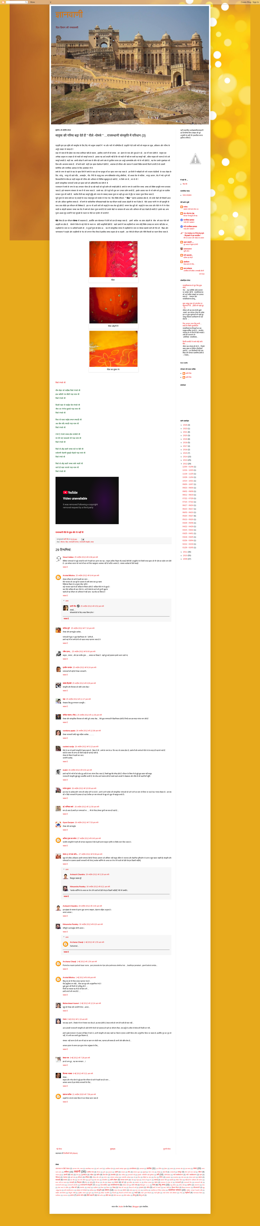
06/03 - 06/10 (188, 512)
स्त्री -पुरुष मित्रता (146, 1193)
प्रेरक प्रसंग (192, 1177)
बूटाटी (90, 1180)
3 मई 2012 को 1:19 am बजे (77, 1019)
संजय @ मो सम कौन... (70, 854)
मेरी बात (98, 1182)
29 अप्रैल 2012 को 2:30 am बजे (90, 906)
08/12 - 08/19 (188, 495)
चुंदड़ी (144, 1172)
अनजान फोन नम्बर (78, 1168)
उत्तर (66, 601)
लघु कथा (161, 1184)
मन (150, 1180)
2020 (185, 435)
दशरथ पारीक (67, 1094)
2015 (185, 453)
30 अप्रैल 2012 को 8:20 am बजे (91, 924)
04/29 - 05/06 (188, 523)
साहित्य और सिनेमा (61, 1193)
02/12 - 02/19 (188, 544)
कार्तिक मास (90, 1172)
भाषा (132, 1180)
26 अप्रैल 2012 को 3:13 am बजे (86, 747)
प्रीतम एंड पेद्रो (188, 257)
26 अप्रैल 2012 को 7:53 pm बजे (86, 822)
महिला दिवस (179, 1180)
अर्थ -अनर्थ (100, 1168)
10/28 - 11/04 (188, 477)
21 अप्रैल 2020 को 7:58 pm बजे (84, 1094)
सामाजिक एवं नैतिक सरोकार (158, 1190)
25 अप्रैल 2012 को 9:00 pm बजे (83, 651)
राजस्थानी (178, 1182)
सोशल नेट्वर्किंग (105, 1193)
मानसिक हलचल (189, 220)
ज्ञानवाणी (69, 14)
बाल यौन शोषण (82, 1180)
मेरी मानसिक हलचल (190, 226)
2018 (185, 443)
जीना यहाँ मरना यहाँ (190, 1172)
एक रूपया (187, 1168)
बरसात (65, 1180)
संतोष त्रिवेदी (67, 683)
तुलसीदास (84, 1175)
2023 (185, 429)
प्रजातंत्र (175, 1177)
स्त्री (136, 1193)
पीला (66, 542)
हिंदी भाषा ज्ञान (117, 1195)
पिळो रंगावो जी (60, 382)
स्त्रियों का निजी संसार (125, 1193)
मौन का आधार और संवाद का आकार (194, 238)
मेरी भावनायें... (188, 255)
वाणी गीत (73, 606)
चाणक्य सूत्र (136, 1172)
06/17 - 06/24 (188, 505)
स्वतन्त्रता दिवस (197, 1193)
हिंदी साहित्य (127, 1195)
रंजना (65, 1019)
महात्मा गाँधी (164, 1180)
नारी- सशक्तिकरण (191, 1175)
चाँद (129, 1172)
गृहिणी (116, 1172)
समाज (107, 1190)
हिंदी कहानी (90, 1195)
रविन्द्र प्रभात (148, 1182)
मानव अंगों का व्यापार (61, 1182)
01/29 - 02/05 (188, 548)
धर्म (158, 1174)
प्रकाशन (168, 1177)
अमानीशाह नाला (89, 1168)
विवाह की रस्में (132, 1187)
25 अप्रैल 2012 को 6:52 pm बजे (92, 606)
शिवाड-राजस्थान (186, 1187)
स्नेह (181, 1193)
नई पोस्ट (59, 1149)
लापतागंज (197, 1185)
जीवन (200, 1172)
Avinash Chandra (77, 874)
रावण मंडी (134, 1185)
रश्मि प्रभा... (67, 651)
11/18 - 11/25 (188, 474)
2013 (185, 460)
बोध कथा (96, 1180)
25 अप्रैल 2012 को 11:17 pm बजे (78, 699)
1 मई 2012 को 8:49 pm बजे (86, 977)
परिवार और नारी (97, 1177)
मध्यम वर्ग (144, 1180)
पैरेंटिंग (161, 1177)
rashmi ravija (68, 747)
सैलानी (96, 1193)
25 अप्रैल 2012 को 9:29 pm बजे (84, 683)
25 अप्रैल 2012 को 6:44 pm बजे (87, 575)
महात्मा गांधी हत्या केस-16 (191, 209)
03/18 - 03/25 (188, 537)
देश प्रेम (105, 1175)
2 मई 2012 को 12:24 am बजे (90, 1003)
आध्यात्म (141, 1168)
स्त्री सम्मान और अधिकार (170, 1193)
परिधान (62, 542)
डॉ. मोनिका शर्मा (68, 807)
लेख (203, 1185)
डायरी (65, 1175)
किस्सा (98, 1172)
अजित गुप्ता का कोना (69, 838)
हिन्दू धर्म (141, 1195)
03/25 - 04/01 (188, 533)
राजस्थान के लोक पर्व (166, 1182)
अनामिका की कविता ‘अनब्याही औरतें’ (194, 271)
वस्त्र (92, 542)
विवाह (114, 1187)
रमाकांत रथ (138, 1182)
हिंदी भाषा (108, 1195)
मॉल (104, 1182)
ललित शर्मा (181, 1185)
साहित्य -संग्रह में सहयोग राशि (194, 1190)
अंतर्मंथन (186, 262)
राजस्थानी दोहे (198, 1182)
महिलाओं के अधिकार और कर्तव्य (193, 1180)
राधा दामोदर (103, 1185)
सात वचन (138, 1190)
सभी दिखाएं (201, 274)
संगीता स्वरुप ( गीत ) (69, 715)
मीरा (86, 1182)
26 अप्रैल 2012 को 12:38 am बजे (88, 731)
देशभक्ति (113, 1175)
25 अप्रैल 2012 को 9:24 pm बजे (84, 667)
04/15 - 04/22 (188, 530)
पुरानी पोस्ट (167, 1149)
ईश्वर (165, 1168)
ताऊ (72, 1175)
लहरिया (189, 1185)
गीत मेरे (185, 184)
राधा (97, 1185)
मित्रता (79, 1182)
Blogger (136, 1207)
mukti (65, 770)
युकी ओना (186, 251)
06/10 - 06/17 (188, 509)
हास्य (72, 1195)
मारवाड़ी (72, 1182)
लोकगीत (82, 1187)
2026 (185, 425)
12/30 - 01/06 (188, 467)
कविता (66, 1172)
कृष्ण (104, 1172)
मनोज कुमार (67, 788)
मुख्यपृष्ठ (112, 1149)
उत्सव (171, 1168)
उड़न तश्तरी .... (189, 242)
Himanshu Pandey (78, 887)
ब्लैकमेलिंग (104, 1180)
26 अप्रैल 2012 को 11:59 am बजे (87, 807)
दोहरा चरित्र (122, 1175)
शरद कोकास (188, 268)
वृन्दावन (141, 1187)
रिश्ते (153, 1185)
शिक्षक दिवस (175, 1187)
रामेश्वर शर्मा (126, 1185)
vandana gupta (69, 731)
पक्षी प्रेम (73, 1177)
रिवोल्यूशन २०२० (144, 1185)
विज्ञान (108, 1187)
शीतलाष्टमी (196, 1187)
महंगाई (156, 1180)
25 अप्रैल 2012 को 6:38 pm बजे (86, 557)
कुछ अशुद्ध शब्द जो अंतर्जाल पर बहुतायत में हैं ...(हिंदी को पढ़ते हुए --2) (193, 305)
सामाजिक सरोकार (174, 1190)
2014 (185, 457)
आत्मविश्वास (132, 1168)
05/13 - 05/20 (188, 519)
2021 (185, 432)
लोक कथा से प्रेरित (63, 1187)
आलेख (149, 1168)
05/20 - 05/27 (188, 516)
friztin (121, 1207)
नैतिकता (58, 1177)
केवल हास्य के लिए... (189, 264)
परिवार (87, 1177)
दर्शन (98, 1175)
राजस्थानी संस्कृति (84, 542)
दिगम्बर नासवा (67, 1073)
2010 (185, 555)
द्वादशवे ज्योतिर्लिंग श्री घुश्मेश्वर (146, 1175)
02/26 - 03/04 (188, 540)
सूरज (90, 1193)
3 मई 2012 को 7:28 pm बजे (80, 1058)
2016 (185, 450)
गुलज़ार (110, 1172)
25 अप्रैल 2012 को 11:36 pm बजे (89, 715)
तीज (77, 1175)
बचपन (200, 1177)
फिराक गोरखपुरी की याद (190, 216)
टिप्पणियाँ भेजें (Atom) (70, 1153)
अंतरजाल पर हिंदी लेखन (63, 1168)
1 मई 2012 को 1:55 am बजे (94, 942)
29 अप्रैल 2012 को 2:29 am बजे (97, 874)
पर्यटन (105, 1177)
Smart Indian (68, 557)
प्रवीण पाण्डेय (67, 667)
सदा (64, 699)
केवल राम (66, 1058)
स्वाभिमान (58, 1195)
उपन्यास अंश (179, 1168)
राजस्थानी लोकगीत (73, 1185)
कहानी (77, 1171)
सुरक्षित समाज (82, 1193)
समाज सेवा (117, 1190)
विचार (102, 1187)
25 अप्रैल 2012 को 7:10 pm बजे (82, 628)
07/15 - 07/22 (188, 502)
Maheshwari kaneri (71, 1003)
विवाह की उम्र (122, 1187)
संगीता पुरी (66, 628)
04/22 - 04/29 (188, 526)
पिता (139, 1177)
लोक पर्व (74, 1187)
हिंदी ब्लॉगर (100, 1195)
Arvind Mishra (69, 575)
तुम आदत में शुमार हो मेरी (191, 244)
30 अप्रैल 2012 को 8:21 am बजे (98, 887)
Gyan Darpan (68, 822)
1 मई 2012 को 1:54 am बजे (87, 962)
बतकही (58, 1180)
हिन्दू (134, 1195)
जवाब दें (65, 567)
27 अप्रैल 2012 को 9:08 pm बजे (90, 854)
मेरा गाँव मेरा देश (189, 213)
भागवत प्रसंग (124, 1180)
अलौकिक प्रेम (109, 1168)
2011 (185, 552)
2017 (185, 446)
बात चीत (72, 1180)
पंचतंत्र (65, 1177)
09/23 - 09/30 (188, 488)
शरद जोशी (166, 1187)
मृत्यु (91, 1182)
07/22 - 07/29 (188, 498)
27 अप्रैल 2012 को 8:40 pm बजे (89, 838)
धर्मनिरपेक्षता (167, 1175)
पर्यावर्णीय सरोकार (126, 1177)
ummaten (188, 249)
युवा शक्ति (129, 1182)
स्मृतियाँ (187, 1193)
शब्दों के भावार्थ (157, 1187)
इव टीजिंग (159, 1168)
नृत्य (201, 1175)
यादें (122, 1182)
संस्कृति (99, 1190)
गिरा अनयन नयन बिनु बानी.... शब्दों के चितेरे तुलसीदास (192, 325)
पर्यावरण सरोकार (114, 1177)
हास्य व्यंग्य (80, 1195)
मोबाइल (109, 1182)
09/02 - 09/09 (188, 491)
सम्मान (124, 1190)
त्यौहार (91, 1175)
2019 (185, 439)
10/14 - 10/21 (188, 481)
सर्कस (131, 1190)
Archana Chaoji (76, 942)
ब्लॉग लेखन (113, 1180)
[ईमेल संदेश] (83, 539)
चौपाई (158, 1172)
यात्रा (116, 1182)
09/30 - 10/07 (188, 484)
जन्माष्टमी (172, 1172)
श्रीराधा (92, 1190)
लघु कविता (173, 1185)
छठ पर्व (165, 1172)
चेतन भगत (151, 1172)
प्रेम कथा (183, 1177)
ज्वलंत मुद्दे (58, 1175)
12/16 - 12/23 (188, 470)
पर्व (134, 1177)
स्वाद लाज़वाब (187, 195)
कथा (195, 1168)
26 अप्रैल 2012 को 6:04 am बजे (80, 770)
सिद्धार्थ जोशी (72, 1193)
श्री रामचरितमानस (69, 1190)
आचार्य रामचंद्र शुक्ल (121, 1168)
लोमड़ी (88, 1187)
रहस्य (156, 1182)
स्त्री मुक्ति (157, 1193)
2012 (185, 464)
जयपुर (179, 1172)
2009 (185, 559)
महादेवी (171, 1180)
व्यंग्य (148, 1187)
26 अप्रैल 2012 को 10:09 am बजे (84, 788)
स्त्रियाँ (114, 1193)
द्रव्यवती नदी (131, 1175)
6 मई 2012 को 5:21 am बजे (83, 1073)
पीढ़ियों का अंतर (147, 1177)
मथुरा (137, 1180)
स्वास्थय (65, 1195)
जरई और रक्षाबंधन (189, 222)
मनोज (185, 207)
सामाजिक (145, 1190)
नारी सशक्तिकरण (178, 1175)
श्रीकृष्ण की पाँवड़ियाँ (82, 1190)
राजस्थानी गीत (188, 1182)
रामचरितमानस (114, 1185)
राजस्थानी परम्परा (74, 542)
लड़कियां (95, 1187)
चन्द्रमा (123, 1172)
